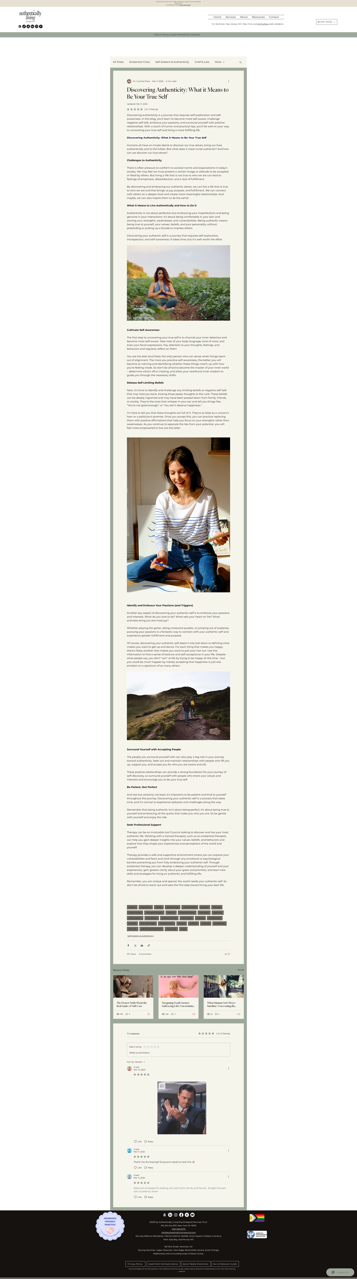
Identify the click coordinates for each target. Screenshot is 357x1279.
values (159, 907)
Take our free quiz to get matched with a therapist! (177, 34)
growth (204, 907)
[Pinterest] (20, 26)
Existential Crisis (139, 61)
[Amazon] (28, 26)
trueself (132, 923)
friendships (151, 918)
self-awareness (148, 923)
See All (240, 970)
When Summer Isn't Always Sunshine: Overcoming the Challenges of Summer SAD (222, 1004)
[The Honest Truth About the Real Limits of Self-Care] (133, 986)
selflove (193, 923)
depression (145, 907)
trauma (200, 918)
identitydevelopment (151, 929)
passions (218, 912)
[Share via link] (148, 945)
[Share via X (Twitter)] (135, 945)
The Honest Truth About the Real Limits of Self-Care (132, 1004)
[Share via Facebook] (128, 945)
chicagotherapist (154, 912)
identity (171, 912)
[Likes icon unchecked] (135, 1141)
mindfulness (215, 918)
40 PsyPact (263, 24)
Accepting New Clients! (172, 5)
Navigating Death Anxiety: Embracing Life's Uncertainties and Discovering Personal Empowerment (178, 1004)
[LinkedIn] (32, 26)
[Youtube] (192, 1215)
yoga (183, 929)
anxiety (132, 907)
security (133, 929)
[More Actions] (228, 1068)
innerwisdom (135, 918)
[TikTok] (24, 26)
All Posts (118, 61)
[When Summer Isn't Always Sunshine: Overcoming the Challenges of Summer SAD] (224, 986)
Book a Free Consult (185, 5)
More (218, 61)
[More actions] (228, 81)
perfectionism (166, 923)
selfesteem (219, 923)
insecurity (171, 929)
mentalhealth (189, 907)
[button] (244, 17)
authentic (204, 912)
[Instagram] (36, 26)
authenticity (172, 907)
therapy (217, 907)
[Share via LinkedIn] (142, 945)
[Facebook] (41, 26)
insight (181, 923)
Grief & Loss (202, 61)
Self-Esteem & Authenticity (172, 61)
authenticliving (169, 918)
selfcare (205, 923)
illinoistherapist (187, 912)
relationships (135, 912)
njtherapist (186, 918)
